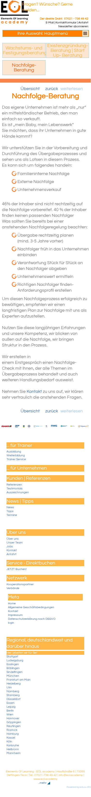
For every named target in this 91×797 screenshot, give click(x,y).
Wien (10, 714)
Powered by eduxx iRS (79, 787)
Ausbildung (14, 451)
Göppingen (14, 722)
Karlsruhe (13, 745)
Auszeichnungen (18, 492)
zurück (51, 88)
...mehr (42, 783)
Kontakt (12, 550)
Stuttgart (12, 656)
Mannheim (13, 753)
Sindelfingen (15, 672)
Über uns (13, 538)
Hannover (13, 718)
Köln (9, 741)
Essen (11, 703)
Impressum (15, 615)
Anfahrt (11, 554)
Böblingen (13, 668)
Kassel (11, 737)
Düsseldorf (14, 699)
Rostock (12, 730)
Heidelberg (14, 683)
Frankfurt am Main (18, 679)
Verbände (13, 588)
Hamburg (13, 733)
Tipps (10, 511)
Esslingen (13, 664)
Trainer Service (16, 459)
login (11, 622)
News (10, 507)
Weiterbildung (16, 455)
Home (12, 603)
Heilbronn (13, 749)
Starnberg (13, 695)
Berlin (10, 710)
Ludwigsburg (15, 660)
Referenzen (14, 484)
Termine (12, 515)
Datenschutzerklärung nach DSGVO (31, 619)
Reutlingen (14, 726)
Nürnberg (13, 691)
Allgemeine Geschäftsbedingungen (31, 607)
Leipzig (11, 706)
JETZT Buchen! (17, 569)
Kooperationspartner (20, 584)
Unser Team (15, 542)
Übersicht (30, 88)
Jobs (10, 546)
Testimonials (15, 488)
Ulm (9, 687)
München (13, 675)
